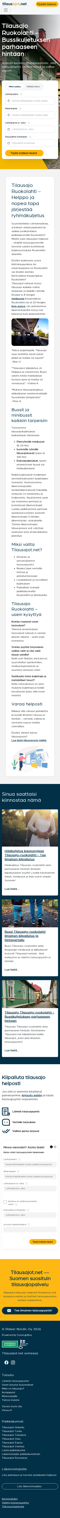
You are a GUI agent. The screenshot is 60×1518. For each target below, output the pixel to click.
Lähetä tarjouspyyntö (15, 1381)
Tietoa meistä (10, 1400)
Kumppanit (8, 1392)
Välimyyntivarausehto (15, 1502)
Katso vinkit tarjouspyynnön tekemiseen (24, 1152)
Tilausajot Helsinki (13, 1427)
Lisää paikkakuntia (13, 1450)
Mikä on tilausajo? (13, 1388)
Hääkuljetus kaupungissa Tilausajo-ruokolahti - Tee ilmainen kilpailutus (25, 855)
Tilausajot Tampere (14, 1435)
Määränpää (11, 1171)
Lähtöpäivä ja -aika (15, 1183)
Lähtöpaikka (12, 1159)
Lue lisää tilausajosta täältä (29, 740)
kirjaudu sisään (32, 1095)
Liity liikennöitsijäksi (31, 1486)
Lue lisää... (12, 889)
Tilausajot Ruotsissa (14, 1457)
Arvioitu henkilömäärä (16, 1224)
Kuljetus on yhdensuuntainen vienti (22, 1202)
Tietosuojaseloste (13, 1506)
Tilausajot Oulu (11, 1438)
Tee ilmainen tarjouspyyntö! (35, 1310)
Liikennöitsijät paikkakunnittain (21, 1454)
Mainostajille (9, 1396)
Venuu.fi (7, 1410)
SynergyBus (24, 1335)
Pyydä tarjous (47, 4)
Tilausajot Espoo (12, 1442)
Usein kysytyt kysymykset (17, 1384)
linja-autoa (18, 306)
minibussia (18, 298)
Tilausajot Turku (12, 1431)
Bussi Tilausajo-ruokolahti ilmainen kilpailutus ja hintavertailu (25, 936)
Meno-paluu (15, 86)
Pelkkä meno (33, 86)
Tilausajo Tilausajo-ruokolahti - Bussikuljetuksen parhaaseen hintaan (29, 1016)
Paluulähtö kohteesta (16, 1210)
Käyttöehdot (10, 1498)
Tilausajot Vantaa (13, 1446)
